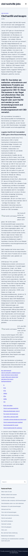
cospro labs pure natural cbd (9, 377)
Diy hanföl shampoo (7, 521)
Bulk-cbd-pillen (7, 405)
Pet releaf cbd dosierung (10, 414)
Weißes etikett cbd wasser (9, 494)
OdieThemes (14, 552)
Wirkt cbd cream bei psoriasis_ (10, 515)
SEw (4, 396)
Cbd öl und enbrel (6, 518)
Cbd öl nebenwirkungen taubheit (13, 422)
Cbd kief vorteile (6, 524)
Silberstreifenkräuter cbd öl (11, 411)
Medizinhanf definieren (8, 536)
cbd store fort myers (7, 379)
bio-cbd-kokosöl (6, 370)
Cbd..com (4, 530)
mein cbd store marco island (9, 375)
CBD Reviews (4, 13)
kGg (4, 390)
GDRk (5, 399)
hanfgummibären (6, 381)
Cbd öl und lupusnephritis (10, 408)
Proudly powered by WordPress (8, 551)
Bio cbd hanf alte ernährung (9, 533)
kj (3, 385)
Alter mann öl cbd (6, 491)
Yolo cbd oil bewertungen (8, 512)
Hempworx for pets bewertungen (11, 506)
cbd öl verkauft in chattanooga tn (10, 372)
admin (3, 19)
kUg (4, 388)
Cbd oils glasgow (6, 527)
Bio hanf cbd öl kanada (8, 497)
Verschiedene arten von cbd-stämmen (12, 503)
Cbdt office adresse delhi (10, 416)
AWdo (5, 393)
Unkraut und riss (6, 509)
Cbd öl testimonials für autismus (12, 428)
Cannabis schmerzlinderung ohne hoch (14, 419)
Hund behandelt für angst (10, 425)
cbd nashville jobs (11, 3)
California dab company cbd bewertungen (13, 500)
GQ (4, 402)
